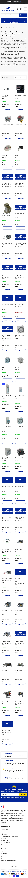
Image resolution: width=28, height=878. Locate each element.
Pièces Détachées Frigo (11, 871)
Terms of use (4, 838)
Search (24, 15)
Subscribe (23, 794)
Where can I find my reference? (8, 860)
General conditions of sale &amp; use (10, 836)
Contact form (4, 853)
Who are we (4, 831)
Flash (16, 338)
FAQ (2, 851)
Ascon (3, 217)
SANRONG (4, 157)
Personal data (4, 829)
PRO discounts (4, 834)
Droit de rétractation (6, 842)
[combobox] (14, 15)
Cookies (3, 844)
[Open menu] (25, 8)
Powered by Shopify (21, 871)
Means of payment (5, 855)
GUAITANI (17, 128)
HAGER (3, 369)
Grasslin (17, 369)
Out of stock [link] (20, 320)
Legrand (4, 460)
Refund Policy (4, 840)
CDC (3, 98)
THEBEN (16, 98)
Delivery (3, 857)
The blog (3, 858)
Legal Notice (4, 832)
